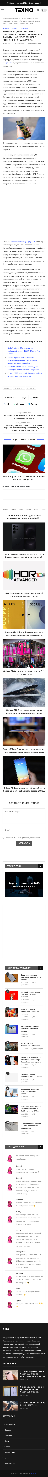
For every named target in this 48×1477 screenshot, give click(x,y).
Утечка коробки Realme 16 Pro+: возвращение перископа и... (31, 1125)
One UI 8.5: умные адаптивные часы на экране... (30, 1011)
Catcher (19, 1200)
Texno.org (34, 1473)
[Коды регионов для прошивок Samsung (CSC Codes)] (11, 978)
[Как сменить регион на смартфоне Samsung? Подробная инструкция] (11, 1060)
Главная (6, 18)
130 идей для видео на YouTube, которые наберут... (30, 994)
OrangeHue (21, 1252)
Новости (13, 18)
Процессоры (9, 1452)
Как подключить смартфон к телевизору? (31, 1075)
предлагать (7, 63)
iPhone (7, 1447)
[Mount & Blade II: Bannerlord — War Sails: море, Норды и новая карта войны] (11, 1046)
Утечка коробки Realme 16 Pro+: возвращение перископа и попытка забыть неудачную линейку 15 (22, 360)
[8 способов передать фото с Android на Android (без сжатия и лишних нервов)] (11, 1092)
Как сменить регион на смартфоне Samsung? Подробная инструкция (31, 1059)
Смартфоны (9, 1424)
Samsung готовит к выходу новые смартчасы (32, 1403)
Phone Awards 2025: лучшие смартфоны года (24, 885)
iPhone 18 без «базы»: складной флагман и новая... (30, 1028)
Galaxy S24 (19, 388)
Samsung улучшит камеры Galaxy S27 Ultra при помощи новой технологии (32, 1374)
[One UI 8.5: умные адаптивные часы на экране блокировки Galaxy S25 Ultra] (11, 1012)
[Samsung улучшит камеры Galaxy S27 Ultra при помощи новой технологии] (10, 1375)
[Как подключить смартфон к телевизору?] (11, 1077)
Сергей (19, 1166)
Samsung (21, 18)
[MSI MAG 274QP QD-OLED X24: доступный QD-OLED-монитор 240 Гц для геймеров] (11, 1109)
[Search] (38, 10)
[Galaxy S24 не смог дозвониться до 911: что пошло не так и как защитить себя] (24, 653)
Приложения (9, 1463)
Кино (6, 1458)
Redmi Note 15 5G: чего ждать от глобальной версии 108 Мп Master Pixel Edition (24, 351)
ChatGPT (7, 388)
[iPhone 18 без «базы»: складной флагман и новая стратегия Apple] (11, 1029)
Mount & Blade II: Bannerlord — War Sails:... (31, 1045)
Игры (6, 1441)
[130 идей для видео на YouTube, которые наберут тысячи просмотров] (11, 995)
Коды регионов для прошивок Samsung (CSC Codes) (31, 977)
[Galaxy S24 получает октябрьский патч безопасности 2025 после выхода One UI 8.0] (24, 770)
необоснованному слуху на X (23, 241)
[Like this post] (24, 397)
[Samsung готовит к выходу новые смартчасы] (10, 1406)
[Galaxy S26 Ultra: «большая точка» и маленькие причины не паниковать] (24, 614)
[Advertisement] (24, 212)
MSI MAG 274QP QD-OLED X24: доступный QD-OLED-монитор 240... (31, 1108)
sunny (18, 1212)
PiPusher (19, 1273)
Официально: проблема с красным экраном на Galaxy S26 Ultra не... (32, 1389)
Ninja (18, 1288)
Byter (18, 1300)
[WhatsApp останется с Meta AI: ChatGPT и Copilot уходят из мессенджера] (24, 459)
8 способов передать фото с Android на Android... (30, 1091)
